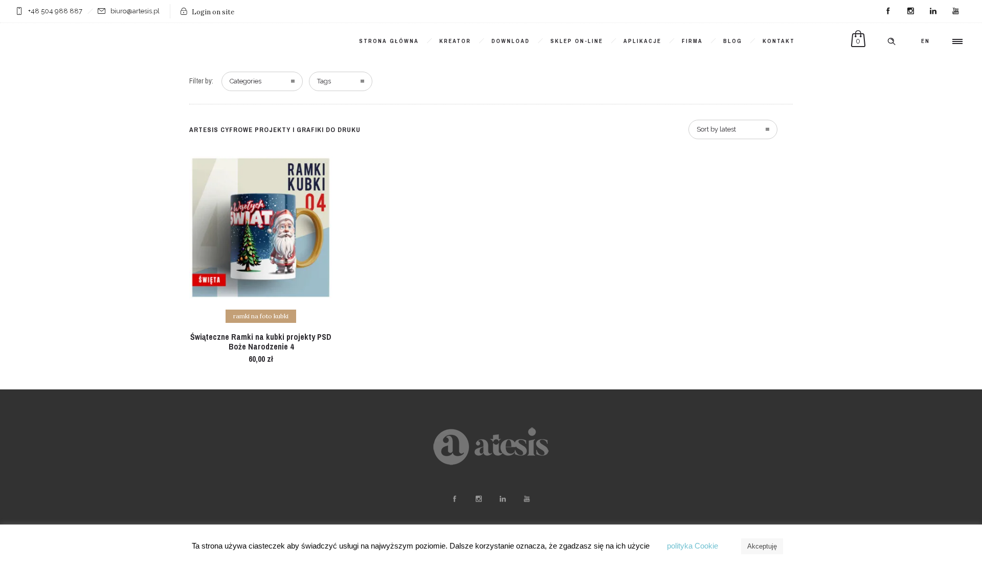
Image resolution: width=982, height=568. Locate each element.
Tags (324, 81)
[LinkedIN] (933, 11)
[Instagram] (910, 11)
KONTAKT (779, 41)
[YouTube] (955, 11)
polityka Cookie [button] (692, 545)
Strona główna (389, 41)
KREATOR (455, 41)
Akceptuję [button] (762, 546)
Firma (692, 41)
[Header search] (891, 41)
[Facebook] (888, 11)
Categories (245, 81)
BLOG (732, 41)
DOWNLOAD (511, 41)
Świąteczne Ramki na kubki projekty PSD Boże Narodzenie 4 (260, 341)
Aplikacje (642, 41)
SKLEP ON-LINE (576, 41)
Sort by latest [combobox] (716, 129)
